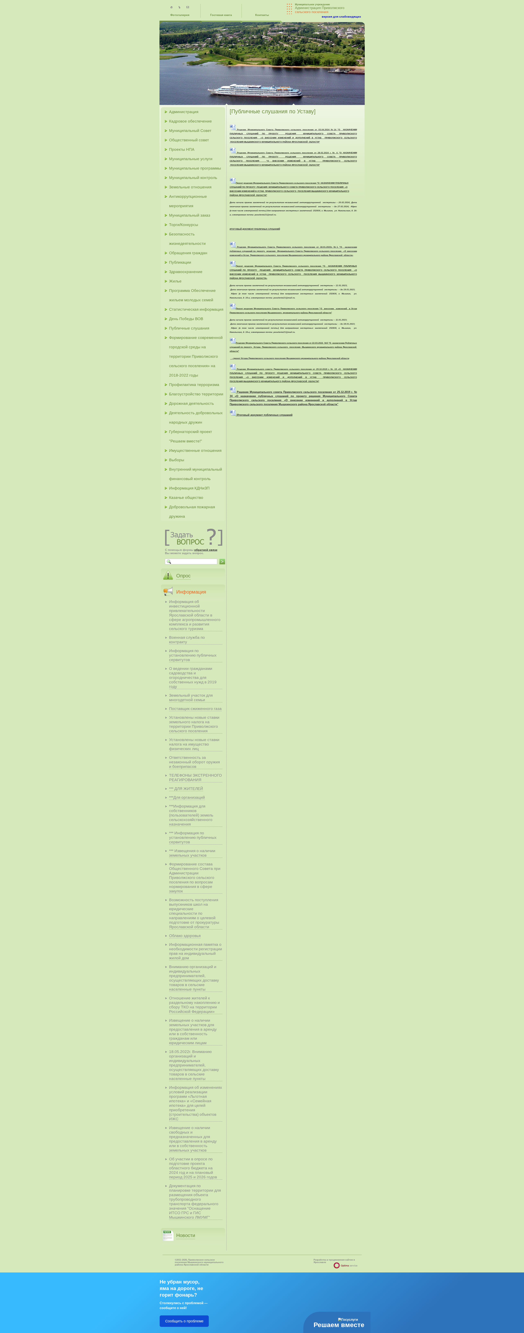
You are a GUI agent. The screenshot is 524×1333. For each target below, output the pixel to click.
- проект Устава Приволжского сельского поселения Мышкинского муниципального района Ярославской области (289, 358)
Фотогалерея (179, 15)
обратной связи (205, 549)
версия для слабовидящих (341, 16)
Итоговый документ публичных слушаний (264, 414)
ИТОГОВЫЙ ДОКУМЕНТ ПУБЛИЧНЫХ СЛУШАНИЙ (255, 229)
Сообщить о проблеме (184, 1321)
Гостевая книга (221, 15)
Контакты (262, 15)
